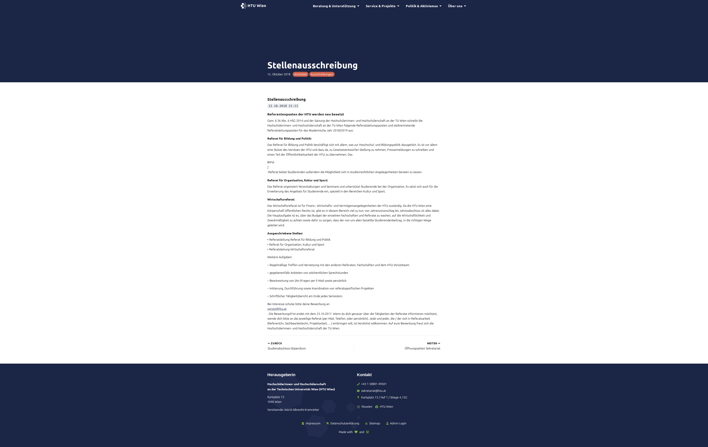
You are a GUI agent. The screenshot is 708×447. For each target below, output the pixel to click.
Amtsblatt (300, 74)
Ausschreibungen (322, 74)
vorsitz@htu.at (277, 309)
